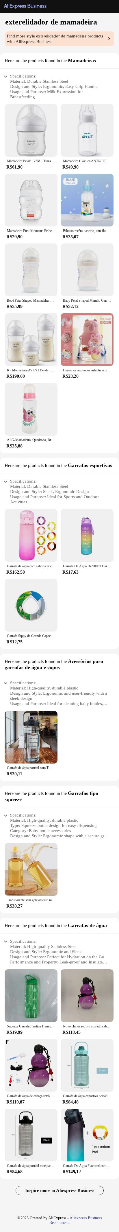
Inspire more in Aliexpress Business (59, 1190)
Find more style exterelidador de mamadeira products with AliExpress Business (55, 38)
